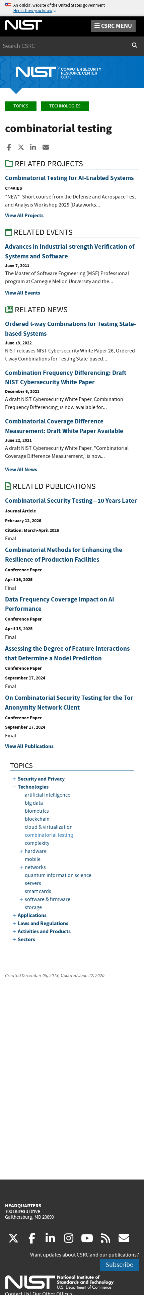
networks (35, 867)
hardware (36, 851)
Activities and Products (44, 931)
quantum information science (58, 875)
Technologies (64, 106)
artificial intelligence (47, 795)
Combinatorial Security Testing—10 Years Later (71, 500)
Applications (32, 915)
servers (33, 883)
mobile (33, 859)
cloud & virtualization (49, 827)
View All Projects (24, 215)
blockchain (37, 819)
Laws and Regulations (43, 923)
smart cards (38, 891)
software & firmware (47, 899)
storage (33, 907)
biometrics (37, 811)
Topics (20, 106)
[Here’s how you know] (72, 8)
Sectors (26, 939)
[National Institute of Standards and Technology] (59, 1282)
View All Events (22, 292)
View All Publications (29, 746)
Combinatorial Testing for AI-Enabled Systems (69, 178)
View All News (21, 469)
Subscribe (119, 1265)
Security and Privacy (41, 778)
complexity (37, 843)
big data (34, 803)
